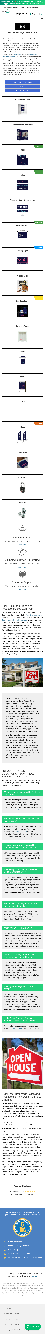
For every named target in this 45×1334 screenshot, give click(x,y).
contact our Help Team (18, 810)
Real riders (6, 620)
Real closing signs (20, 620)
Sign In (34, 14)
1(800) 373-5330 (21, 14)
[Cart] (41, 14)
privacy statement (17, 1028)
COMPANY (22, 1308)
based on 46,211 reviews (22, 1194)
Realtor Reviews (22, 1186)
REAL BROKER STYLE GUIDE (22, 82)
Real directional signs (34, 615)
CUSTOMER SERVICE (22, 1314)
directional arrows (9, 57)
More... (36, 1276)
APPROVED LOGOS (22, 90)
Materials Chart (21, 831)
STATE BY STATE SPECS (22, 86)
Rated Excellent (17, 1191)
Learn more (22, 545)
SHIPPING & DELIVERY (22, 1324)
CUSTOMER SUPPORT (22, 1319)
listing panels (16, 54)
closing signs (32, 54)
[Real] (22, 26)
